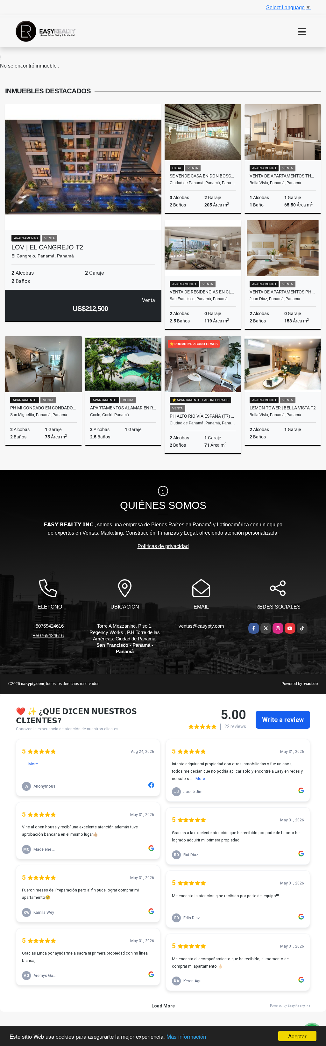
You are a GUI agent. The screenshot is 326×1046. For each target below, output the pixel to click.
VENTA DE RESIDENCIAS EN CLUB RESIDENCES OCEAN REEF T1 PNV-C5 (203, 291)
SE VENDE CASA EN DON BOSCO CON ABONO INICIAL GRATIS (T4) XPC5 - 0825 (203, 175)
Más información (186, 1036)
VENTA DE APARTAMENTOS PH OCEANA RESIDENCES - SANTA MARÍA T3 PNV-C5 (283, 291)
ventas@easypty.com (201, 626)
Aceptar (297, 1036)
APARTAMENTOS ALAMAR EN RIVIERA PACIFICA (123, 407)
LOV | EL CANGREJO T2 (47, 247)
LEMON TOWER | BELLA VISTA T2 (283, 407)
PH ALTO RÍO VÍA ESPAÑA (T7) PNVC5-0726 (203, 416)
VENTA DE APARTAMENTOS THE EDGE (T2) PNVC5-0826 (283, 175)
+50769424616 (48, 626)
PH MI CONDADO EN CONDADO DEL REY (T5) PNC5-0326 (43, 407)
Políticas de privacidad (163, 546)
